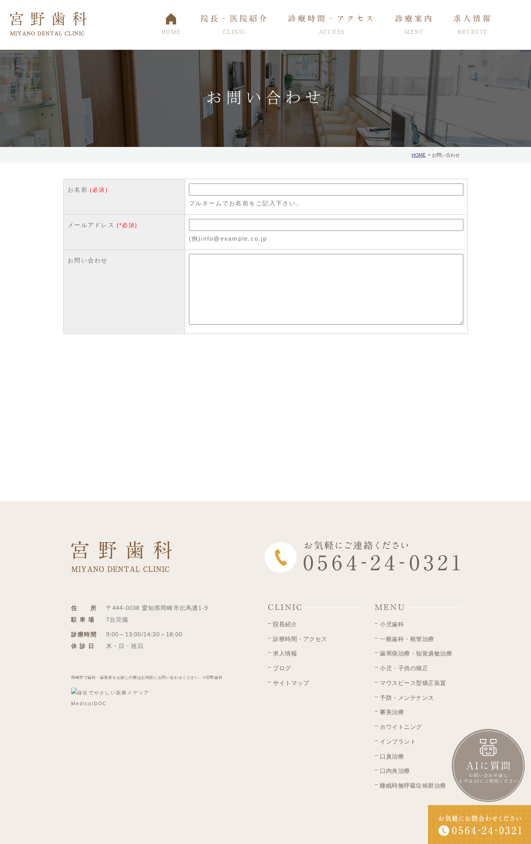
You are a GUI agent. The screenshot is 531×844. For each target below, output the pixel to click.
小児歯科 (392, 624)
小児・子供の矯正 (404, 668)
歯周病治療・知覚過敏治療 (416, 653)
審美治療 (392, 712)
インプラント (398, 741)
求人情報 (285, 653)
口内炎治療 (395, 770)
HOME (419, 155)
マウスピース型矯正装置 (413, 683)
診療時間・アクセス (300, 639)
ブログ (282, 668)
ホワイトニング (401, 726)
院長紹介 (285, 624)
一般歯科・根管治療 (407, 639)
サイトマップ (291, 683)
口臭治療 (392, 756)
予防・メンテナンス (407, 697)
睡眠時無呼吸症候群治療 (413, 785)
